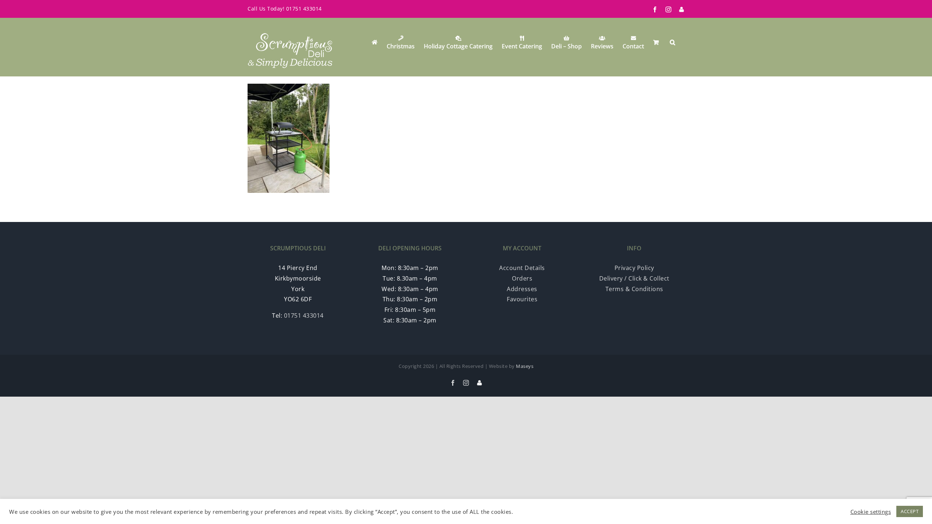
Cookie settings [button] (870, 511)
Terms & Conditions (634, 289)
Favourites (522, 299)
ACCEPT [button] (910, 511)
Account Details (522, 268)
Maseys (524, 366)
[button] (672, 42)
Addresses (522, 289)
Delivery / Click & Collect (634, 278)
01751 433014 (304, 8)
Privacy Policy (634, 268)
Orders (522, 278)
